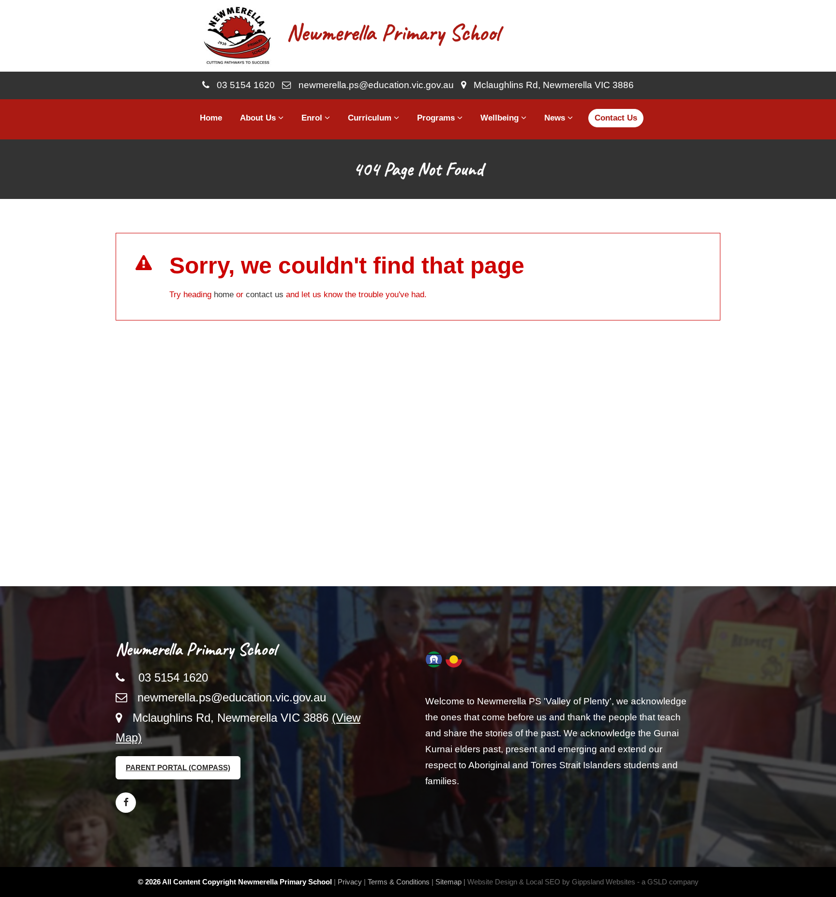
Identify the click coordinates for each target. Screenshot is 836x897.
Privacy (350, 882)
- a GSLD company (668, 882)
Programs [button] (437, 117)
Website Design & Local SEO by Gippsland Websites (551, 882)
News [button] (555, 117)
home (224, 294)
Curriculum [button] (371, 117)
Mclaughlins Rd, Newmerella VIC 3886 (550, 85)
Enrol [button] (313, 117)
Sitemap (448, 882)
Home (211, 117)
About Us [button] (259, 117)
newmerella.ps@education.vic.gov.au (372, 85)
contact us (265, 294)
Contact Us (616, 117)
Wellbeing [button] (500, 117)
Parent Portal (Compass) (178, 767)
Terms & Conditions (399, 882)
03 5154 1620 (242, 85)
